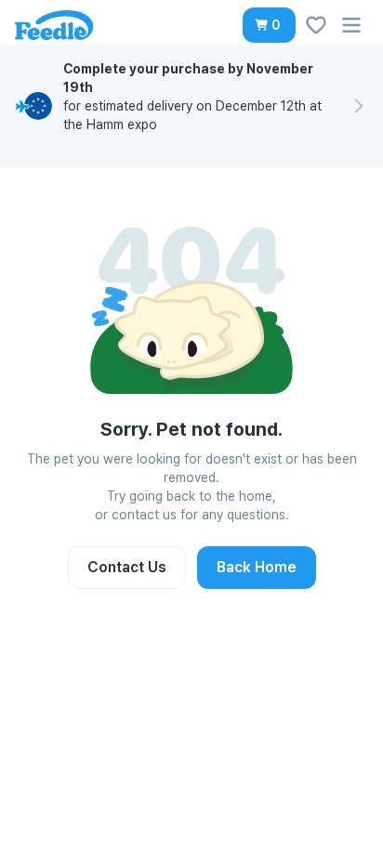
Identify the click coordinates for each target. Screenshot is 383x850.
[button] (269, 25)
